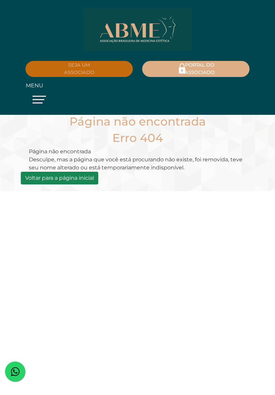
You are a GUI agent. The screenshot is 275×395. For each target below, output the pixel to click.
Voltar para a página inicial (59, 178)
